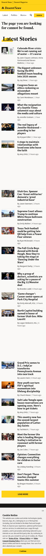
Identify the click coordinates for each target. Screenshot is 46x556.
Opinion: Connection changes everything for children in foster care (28, 459)
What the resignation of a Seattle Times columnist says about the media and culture (29, 109)
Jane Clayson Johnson (29, 58)
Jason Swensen (26, 203)
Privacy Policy (25, 538)
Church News (25, 395)
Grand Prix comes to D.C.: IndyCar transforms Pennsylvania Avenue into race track (29, 368)
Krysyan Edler (25, 137)
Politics (14, 15)
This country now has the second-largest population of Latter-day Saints (29, 421)
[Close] (43, 511)
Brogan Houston (26, 483)
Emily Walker (25, 223)
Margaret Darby (26, 266)
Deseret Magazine (20, 2)
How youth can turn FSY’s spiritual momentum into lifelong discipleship (28, 387)
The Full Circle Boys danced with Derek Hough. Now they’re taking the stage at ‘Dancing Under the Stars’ (28, 255)
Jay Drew (23, 80)
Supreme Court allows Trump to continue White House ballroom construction (29, 216)
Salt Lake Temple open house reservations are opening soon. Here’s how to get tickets (30, 404)
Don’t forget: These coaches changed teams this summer (28, 477)
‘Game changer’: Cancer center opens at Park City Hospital (30, 296)
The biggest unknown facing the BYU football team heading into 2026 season (29, 72)
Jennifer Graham (26, 117)
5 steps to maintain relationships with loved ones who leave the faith (29, 146)
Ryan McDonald (26, 240)
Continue (23, 551)
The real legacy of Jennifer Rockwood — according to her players (29, 129)
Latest (5, 15)
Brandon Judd (25, 289)
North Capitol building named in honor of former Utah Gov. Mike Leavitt (30, 315)
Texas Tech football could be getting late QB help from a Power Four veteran (29, 233)
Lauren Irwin (25, 378)
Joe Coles (24, 449)
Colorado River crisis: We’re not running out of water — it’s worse (29, 51)
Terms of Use (13, 538)
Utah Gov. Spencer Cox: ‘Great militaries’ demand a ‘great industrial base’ (29, 196)
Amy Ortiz (24, 154)
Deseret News (7, 2)
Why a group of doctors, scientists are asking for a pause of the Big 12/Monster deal (29, 279)
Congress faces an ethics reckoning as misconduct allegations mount (28, 89)
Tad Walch (24, 429)
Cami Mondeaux (26, 97)
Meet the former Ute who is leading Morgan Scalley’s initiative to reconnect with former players (30, 440)
